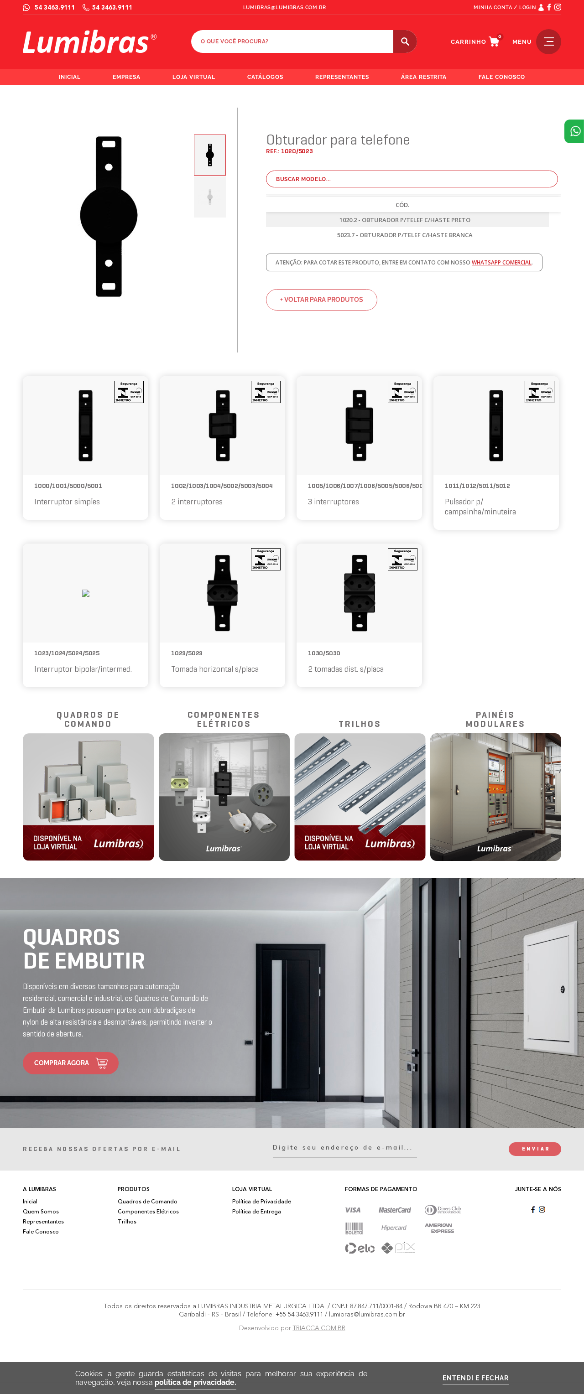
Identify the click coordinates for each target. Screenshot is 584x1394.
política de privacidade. (195, 1382)
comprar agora (61, 1063)
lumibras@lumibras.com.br (284, 7)
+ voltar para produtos (321, 299)
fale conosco (502, 77)
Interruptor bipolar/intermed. (83, 670)
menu (522, 41)
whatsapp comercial (502, 262)
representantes (342, 77)
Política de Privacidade (261, 1201)
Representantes (43, 1221)
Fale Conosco (41, 1231)
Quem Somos (41, 1211)
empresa (127, 77)
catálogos (265, 77)
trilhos (360, 724)
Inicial (30, 1201)
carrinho (468, 42)
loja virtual (194, 77)
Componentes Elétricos (148, 1211)
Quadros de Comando (147, 1201)
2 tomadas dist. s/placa (346, 670)
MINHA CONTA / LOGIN (505, 7)
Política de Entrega (256, 1211)
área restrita (424, 77)
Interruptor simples (67, 502)
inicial (70, 77)
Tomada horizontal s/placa (215, 670)
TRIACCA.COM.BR (319, 1328)
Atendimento (574, 131)
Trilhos (127, 1221)
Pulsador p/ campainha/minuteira (480, 507)
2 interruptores (197, 502)
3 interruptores (333, 502)
